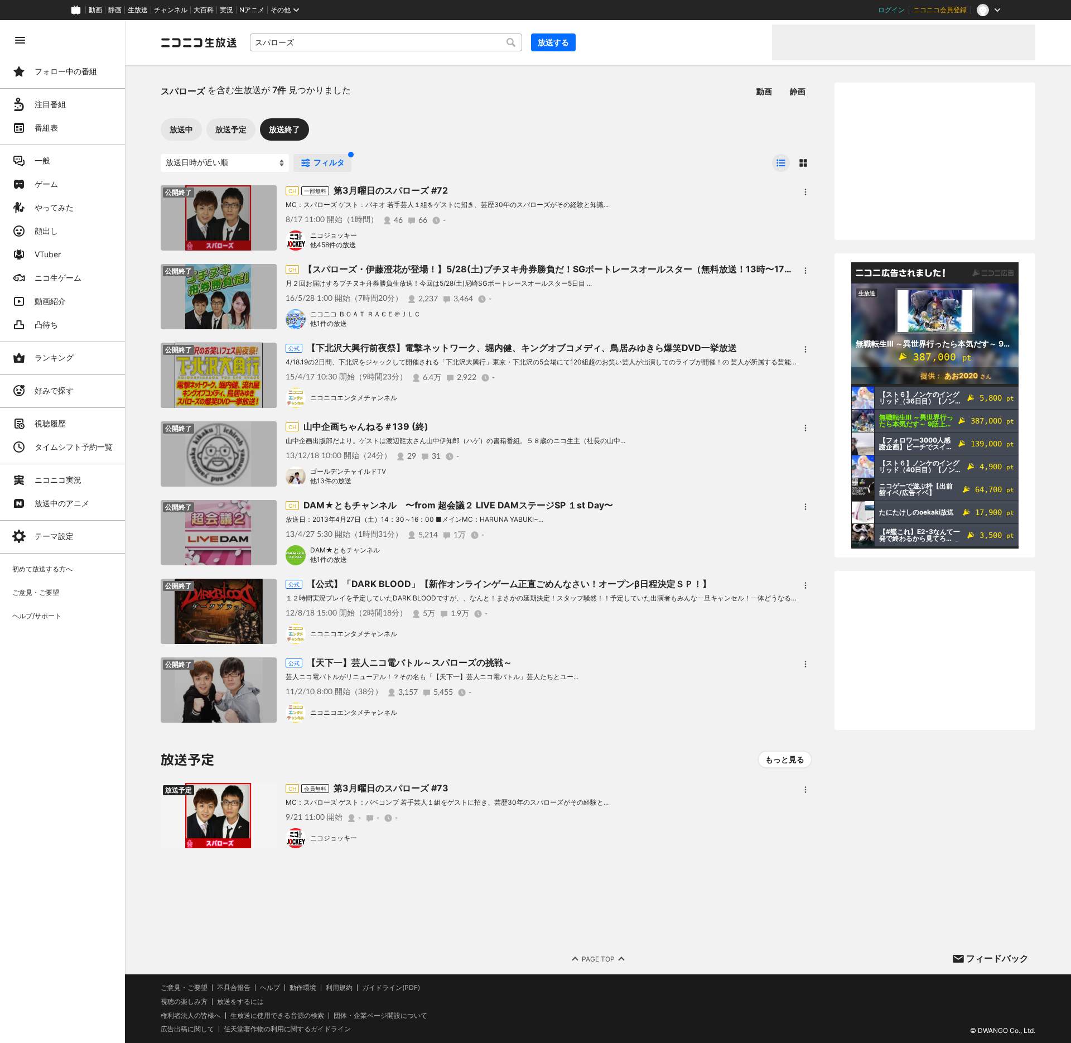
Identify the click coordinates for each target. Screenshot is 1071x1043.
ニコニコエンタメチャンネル (353, 397)
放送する (553, 42)
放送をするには (240, 1001)
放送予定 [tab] (231, 129)
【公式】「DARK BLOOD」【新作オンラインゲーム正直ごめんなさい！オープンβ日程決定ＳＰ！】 (509, 583)
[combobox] (386, 42)
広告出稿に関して (187, 1029)
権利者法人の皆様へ (191, 1015)
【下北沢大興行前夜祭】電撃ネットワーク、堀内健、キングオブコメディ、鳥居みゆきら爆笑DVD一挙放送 (522, 347)
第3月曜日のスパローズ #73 (391, 788)
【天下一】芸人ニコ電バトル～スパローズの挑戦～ (409, 662)
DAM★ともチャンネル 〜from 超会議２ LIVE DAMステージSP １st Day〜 (458, 505)
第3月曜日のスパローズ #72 (391, 190)
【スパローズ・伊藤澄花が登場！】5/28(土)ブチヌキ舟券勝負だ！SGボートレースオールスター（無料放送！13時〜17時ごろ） (561, 269)
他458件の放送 (333, 245)
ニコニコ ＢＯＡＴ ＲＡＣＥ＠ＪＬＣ (365, 314)
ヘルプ (270, 987)
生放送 (138, 10)
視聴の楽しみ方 (184, 1001)
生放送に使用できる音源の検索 (277, 1015)
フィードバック (997, 958)
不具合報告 (233, 987)
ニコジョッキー (333, 235)
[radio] (781, 163)
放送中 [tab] (181, 129)
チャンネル (170, 10)
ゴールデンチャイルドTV (348, 471)
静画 (115, 10)
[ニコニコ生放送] (199, 42)
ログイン (891, 10)
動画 (95, 10)
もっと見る (784, 759)
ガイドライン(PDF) (391, 987)
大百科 (204, 10)
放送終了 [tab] (284, 129)
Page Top (598, 959)
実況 (226, 10)
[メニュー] (805, 192)
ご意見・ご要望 (184, 987)
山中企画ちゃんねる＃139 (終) (365, 426)
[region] (62, 531)
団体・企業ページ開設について (380, 1015)
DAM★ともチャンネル (345, 550)
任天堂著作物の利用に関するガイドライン (287, 1029)
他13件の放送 (330, 481)
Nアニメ (251, 10)
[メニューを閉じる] (20, 40)
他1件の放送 (328, 323)
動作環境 (303, 987)
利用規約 (339, 987)
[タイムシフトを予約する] (265, 794)
